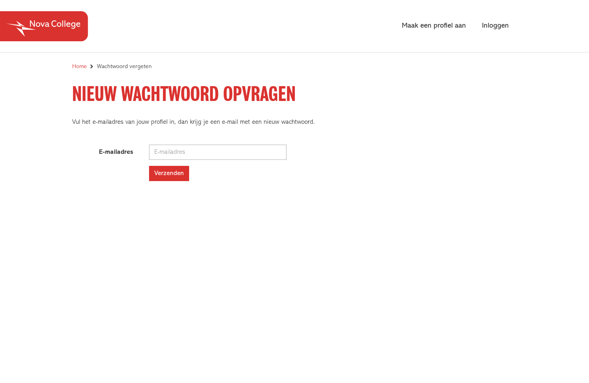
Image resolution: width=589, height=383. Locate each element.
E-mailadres (116, 152)
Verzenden (169, 173)
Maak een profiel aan (434, 26)
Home (79, 67)
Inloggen (495, 26)
